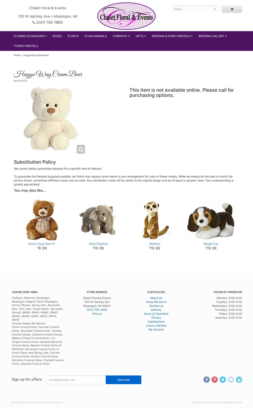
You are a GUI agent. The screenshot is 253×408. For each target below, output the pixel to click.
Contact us (156, 305)
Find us (97, 313)
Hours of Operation (156, 313)
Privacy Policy (55, 402)
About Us (156, 298)
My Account (156, 329)
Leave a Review (156, 325)
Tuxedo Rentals (26, 46)
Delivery (156, 309)
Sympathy (120, 36)
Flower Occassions (29, 36)
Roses (57, 36)
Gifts (139, 36)
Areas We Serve (156, 301)
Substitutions (156, 321)
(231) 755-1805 (49, 22)
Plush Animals (96, 36)
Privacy (156, 317)
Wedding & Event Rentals (171, 36)
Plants (73, 36)
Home (17, 55)
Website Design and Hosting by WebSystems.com (216, 402)
